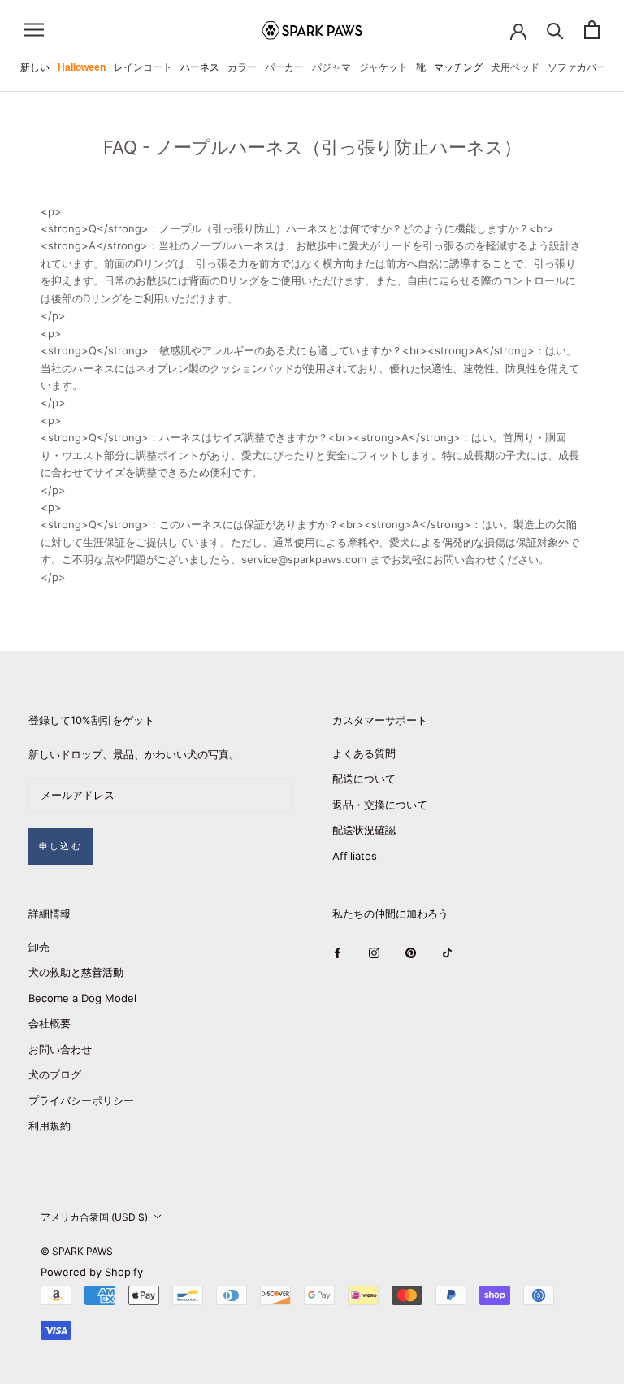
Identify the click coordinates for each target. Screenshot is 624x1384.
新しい (35, 67)
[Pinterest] (410, 952)
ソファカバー (577, 67)
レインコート (143, 67)
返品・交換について (379, 804)
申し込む (60, 846)
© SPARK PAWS (77, 1251)
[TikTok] (447, 952)
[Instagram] (374, 952)
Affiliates (354, 855)
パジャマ (331, 67)
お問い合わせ (60, 1049)
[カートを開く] (592, 29)
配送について (364, 778)
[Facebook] (337, 952)
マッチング (458, 67)
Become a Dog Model (82, 997)
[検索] (555, 29)
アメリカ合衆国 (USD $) (94, 1217)
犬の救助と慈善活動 (76, 971)
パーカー (284, 67)
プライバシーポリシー (81, 1100)
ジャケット (383, 67)
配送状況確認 (364, 829)
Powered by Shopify (92, 1271)
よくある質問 (364, 753)
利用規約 (49, 1125)
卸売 (39, 946)
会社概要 (49, 1023)
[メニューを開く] (34, 30)
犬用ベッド (515, 67)
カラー (242, 67)
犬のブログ (54, 1074)
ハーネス (199, 67)
